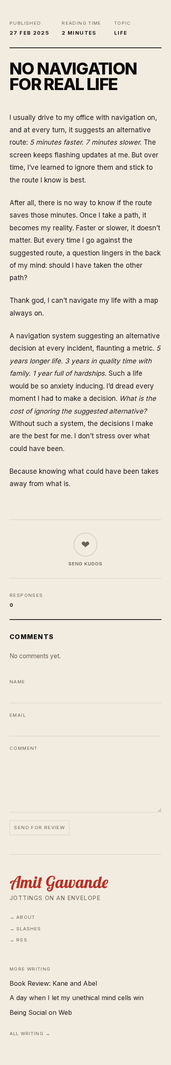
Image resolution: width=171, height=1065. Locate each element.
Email (18, 715)
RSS (21, 940)
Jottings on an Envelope (55, 897)
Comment (24, 748)
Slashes (28, 929)
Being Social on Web (41, 1012)
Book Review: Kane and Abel (53, 983)
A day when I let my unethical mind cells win (77, 998)
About (25, 917)
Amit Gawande (59, 882)
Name (17, 682)
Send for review (39, 827)
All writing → (30, 1033)
